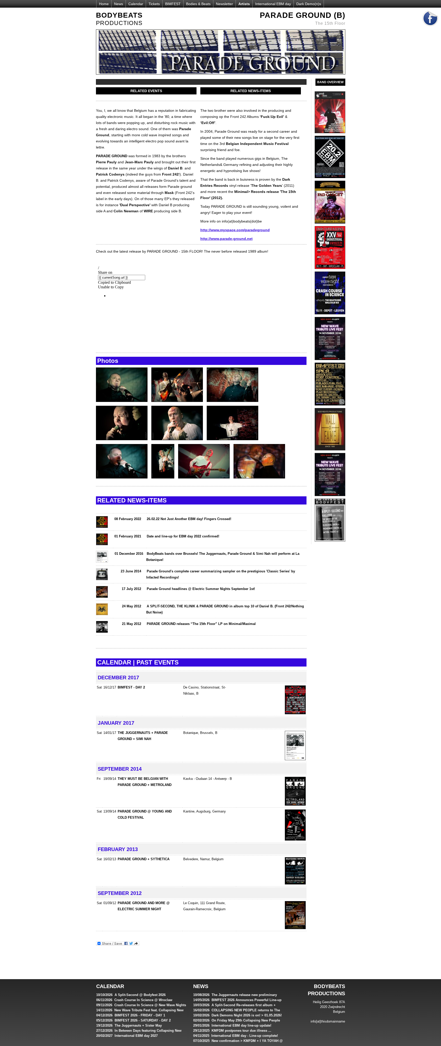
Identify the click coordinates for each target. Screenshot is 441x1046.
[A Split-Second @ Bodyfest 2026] (330, 543)
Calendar (135, 4)
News (118, 4)
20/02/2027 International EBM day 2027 (127, 1036)
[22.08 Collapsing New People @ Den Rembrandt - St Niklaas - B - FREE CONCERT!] (330, 225)
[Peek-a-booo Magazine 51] (330, 134)
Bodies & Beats (198, 4)
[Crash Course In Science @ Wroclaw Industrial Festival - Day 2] (330, 270)
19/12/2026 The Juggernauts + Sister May (129, 1025)
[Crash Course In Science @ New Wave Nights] (330, 316)
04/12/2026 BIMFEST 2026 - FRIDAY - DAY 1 (130, 1015)
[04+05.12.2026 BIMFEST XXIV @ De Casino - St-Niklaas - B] (330, 407)
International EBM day (273, 4)
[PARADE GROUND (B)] (123, 404)
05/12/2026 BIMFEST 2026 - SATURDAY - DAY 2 (133, 1020)
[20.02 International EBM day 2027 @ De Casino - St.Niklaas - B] (330, 179)
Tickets (154, 4)
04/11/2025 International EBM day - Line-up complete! (235, 1036)
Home (104, 4)
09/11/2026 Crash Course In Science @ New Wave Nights (141, 1005)
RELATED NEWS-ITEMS (250, 91)
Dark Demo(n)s (308, 4)
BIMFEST (173, 4)
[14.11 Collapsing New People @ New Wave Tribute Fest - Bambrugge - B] (330, 361)
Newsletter (224, 4)
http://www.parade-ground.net (226, 239)
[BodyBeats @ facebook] (430, 28)
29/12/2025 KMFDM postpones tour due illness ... (232, 1030)
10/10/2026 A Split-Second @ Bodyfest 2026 (131, 995)
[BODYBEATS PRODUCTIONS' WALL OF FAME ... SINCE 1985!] (330, 452)
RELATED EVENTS (146, 91)
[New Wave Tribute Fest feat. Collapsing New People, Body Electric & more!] (330, 497)
